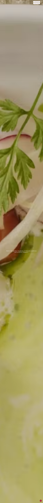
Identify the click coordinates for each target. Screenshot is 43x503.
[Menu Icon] (2, 1)
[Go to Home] (21, 2)
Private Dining (36, 3)
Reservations (36, 1)
